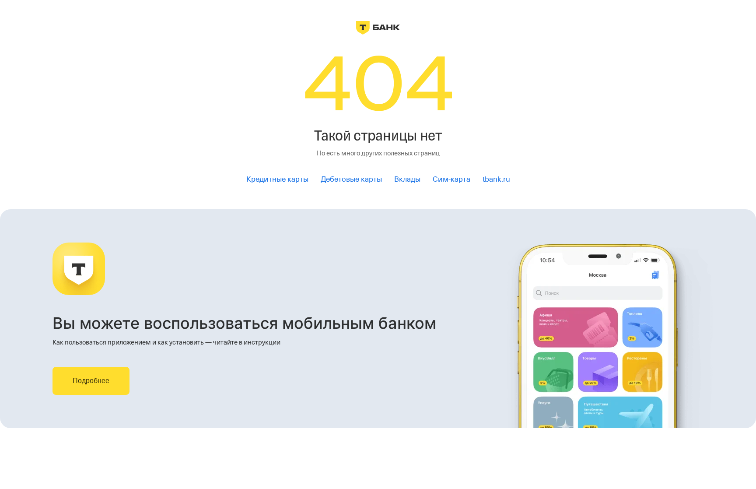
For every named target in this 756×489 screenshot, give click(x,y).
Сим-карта (451, 179)
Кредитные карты (277, 179)
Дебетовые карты (351, 179)
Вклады (407, 179)
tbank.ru (496, 179)
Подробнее (91, 380)
